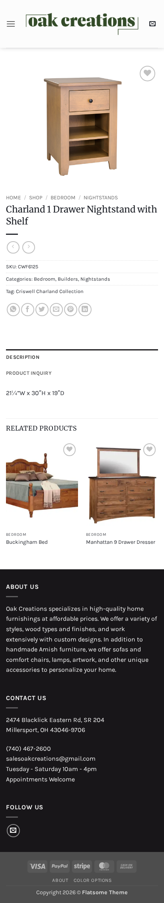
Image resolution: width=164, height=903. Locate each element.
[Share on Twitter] (42, 309)
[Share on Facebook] (27, 309)
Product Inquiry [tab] (29, 373)
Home (13, 198)
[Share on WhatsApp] (13, 309)
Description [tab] (22, 357)
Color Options (93, 880)
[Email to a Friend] (56, 309)
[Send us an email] (13, 830)
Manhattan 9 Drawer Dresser (120, 542)
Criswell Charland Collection (50, 291)
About (60, 880)
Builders (68, 279)
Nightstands (101, 198)
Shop (36, 198)
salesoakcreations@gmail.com (51, 758)
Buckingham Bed (27, 542)
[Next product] (13, 247)
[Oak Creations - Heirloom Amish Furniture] (82, 24)
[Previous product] (28, 247)
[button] (11, 23)
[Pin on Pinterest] (70, 309)
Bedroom (63, 198)
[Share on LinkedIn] (85, 309)
